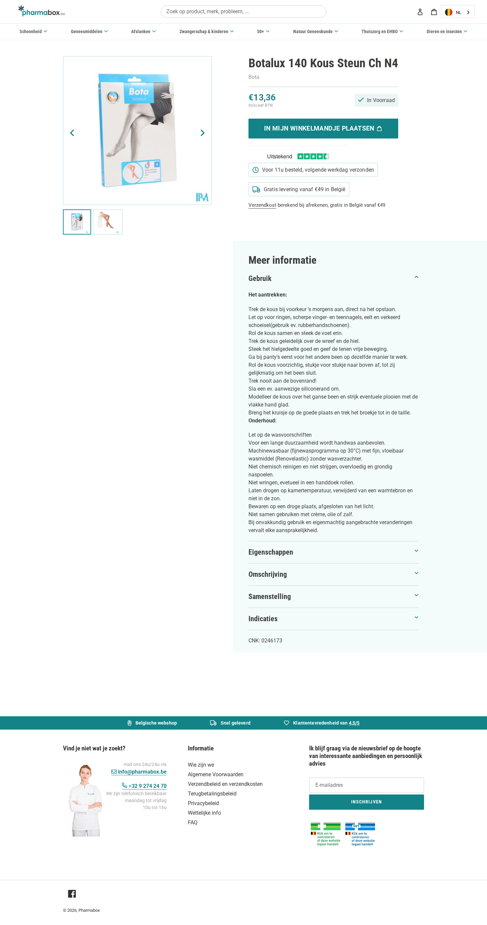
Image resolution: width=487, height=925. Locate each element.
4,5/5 (354, 723)
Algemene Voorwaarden (216, 774)
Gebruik (260, 278)
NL (458, 12)
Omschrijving (267, 574)
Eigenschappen (270, 552)
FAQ (192, 822)
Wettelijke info (204, 813)
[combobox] (243, 11)
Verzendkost (262, 205)
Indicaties (263, 619)
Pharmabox (89, 910)
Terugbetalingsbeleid (212, 793)
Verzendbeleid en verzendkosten (225, 784)
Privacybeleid (203, 803)
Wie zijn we (201, 765)
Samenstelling (269, 596)
